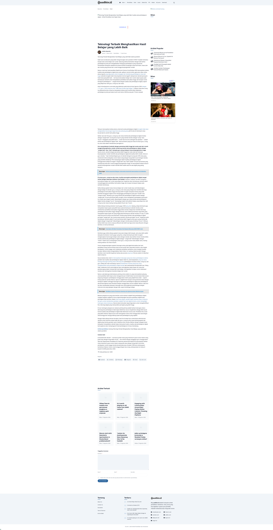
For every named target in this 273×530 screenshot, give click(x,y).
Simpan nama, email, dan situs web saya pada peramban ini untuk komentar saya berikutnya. (118, 477)
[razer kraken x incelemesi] (136, 529)
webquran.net (155, 517)
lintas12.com (168, 512)
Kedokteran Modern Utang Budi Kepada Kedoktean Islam (162, 61)
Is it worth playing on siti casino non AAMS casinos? (137, 518)
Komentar (100, 453)
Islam (123, 2)
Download (164, 2)
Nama (99, 472)
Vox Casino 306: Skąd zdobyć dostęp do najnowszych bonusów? (136, 514)
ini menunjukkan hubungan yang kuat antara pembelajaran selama (130, 258)
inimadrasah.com (156, 512)
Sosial (139, 2)
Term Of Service (101, 510)
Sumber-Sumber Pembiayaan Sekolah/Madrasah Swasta (162, 69)
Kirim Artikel (101, 513)
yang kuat (130, 253)
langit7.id (154, 520)
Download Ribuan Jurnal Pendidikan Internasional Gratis (163, 53)
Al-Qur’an (158, 2)
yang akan (128, 206)
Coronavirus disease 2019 (133, 505)
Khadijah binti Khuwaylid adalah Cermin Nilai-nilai (162, 65)
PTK (149, 2)
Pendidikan (129, 2)
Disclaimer (100, 507)
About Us (100, 502)
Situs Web (133, 472)
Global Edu (144, 2)
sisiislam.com (155, 515)
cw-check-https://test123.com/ (134, 501)
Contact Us (100, 504)
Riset (135, 2)
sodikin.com (168, 515)
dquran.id (167, 517)
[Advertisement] (123, 110)
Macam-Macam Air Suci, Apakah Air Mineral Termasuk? (163, 57)
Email (115, 472)
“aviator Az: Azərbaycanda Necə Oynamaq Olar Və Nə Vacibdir (137, 509)
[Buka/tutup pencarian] (174, 2)
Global (153, 2)
